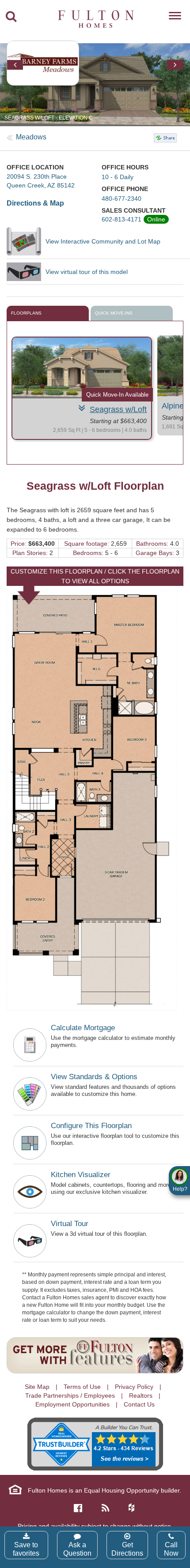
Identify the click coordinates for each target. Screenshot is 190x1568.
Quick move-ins (114, 313)
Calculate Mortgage (83, 1028)
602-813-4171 (121, 219)
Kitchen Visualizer (80, 1174)
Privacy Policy (134, 1386)
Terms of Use (82, 1386)
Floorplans (26, 313)
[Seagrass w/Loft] (81, 368)
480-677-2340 (121, 198)
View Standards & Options (94, 1077)
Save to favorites (26, 1549)
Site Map (37, 1386)
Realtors (140, 1395)
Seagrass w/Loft (118, 409)
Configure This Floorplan (91, 1126)
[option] (95, 84)
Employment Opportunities (72, 1404)
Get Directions (127, 1549)
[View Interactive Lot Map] (26, 241)
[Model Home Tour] (26, 272)
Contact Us (139, 1404)
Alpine (173, 405)
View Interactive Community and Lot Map (103, 241)
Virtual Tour (69, 1223)
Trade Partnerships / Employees (70, 1395)
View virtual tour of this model (87, 271)
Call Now (171, 1549)
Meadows (31, 137)
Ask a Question (77, 1549)
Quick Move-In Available (117, 394)
